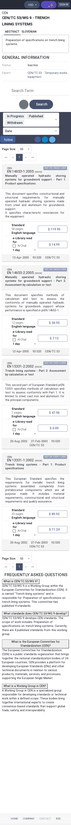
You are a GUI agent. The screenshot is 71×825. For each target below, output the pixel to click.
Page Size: (9, 149)
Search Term (22, 90)
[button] (7, 139)
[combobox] (40, 123)
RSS (58, 818)
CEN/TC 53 (52, 257)
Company (28, 818)
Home (14, 818)
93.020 (37, 257)
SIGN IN (63, 4)
